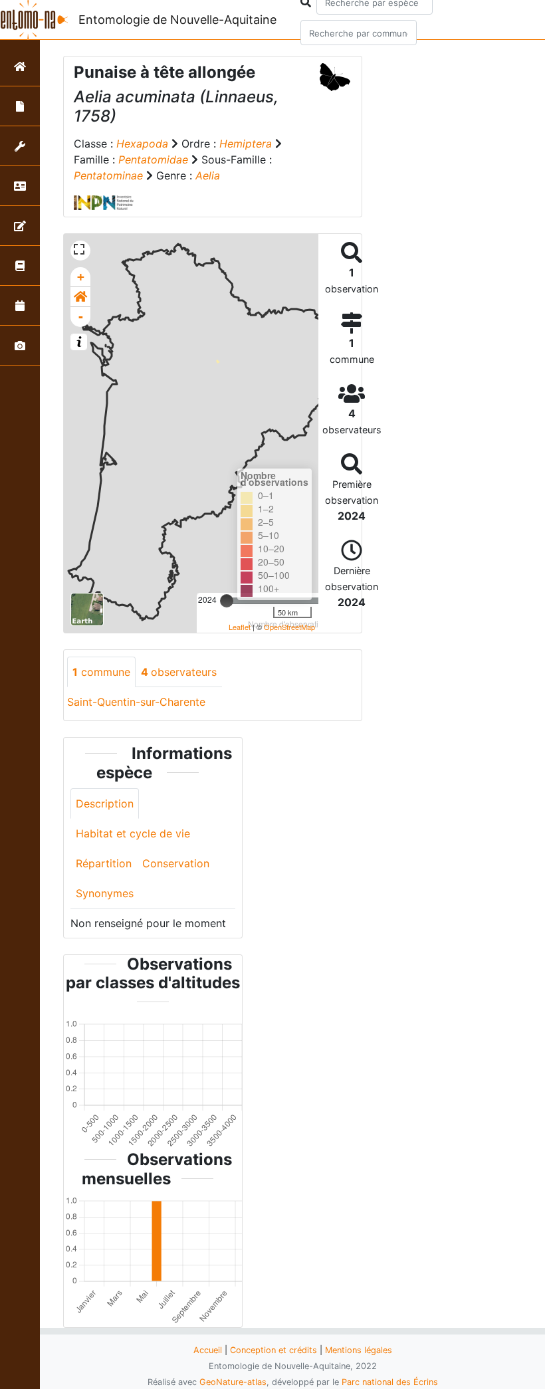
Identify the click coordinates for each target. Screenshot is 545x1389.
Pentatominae (108, 175)
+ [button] (80, 277)
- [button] (80, 317)
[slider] (226, 600)
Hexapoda (142, 143)
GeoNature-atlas (233, 1382)
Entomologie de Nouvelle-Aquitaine (177, 20)
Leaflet (240, 626)
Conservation (175, 863)
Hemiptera (245, 143)
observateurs (179, 672)
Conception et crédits (273, 1350)
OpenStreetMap (289, 626)
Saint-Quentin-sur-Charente (136, 701)
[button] (80, 297)
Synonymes (105, 893)
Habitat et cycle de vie (133, 833)
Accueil (207, 1350)
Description (105, 803)
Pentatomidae (153, 159)
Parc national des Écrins (390, 1382)
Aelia (207, 175)
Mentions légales (358, 1350)
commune (101, 672)
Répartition (104, 863)
